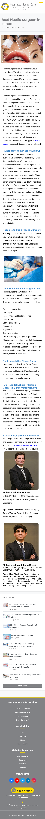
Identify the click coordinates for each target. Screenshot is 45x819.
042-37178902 (23, 796)
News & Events (22, 744)
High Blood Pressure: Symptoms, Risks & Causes (25, 676)
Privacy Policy (22, 756)
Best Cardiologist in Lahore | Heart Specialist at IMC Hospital (23, 665)
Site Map (22, 764)
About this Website (22, 712)
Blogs (22, 740)
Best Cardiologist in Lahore (22, 635)
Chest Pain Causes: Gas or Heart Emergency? (23, 626)
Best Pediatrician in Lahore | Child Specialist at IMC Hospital (22, 605)
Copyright (22, 760)
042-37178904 (35, 796)
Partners (22, 767)
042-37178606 (22, 798)
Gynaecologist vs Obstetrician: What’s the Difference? (25, 655)
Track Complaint (22, 720)
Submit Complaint (23, 716)
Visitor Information (22, 708)
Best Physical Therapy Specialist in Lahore (25, 616)
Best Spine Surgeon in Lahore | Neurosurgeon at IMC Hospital (21, 645)
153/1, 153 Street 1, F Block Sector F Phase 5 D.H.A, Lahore (22, 806)
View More (22, 686)
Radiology (23, 736)
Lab (22, 732)
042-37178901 (11, 796)
